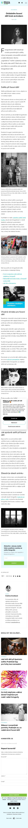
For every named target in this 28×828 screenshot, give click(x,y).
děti (16, 19)
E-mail (3, 781)
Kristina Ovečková (11, 596)
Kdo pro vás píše (7, 812)
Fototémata (14, 9)
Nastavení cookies (17, 814)
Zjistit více (5, 414)
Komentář (4, 756)
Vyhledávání (9, 814)
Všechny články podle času (18, 812)
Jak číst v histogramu (9, 283)
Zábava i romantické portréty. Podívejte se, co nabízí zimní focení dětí (11, 728)
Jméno (3, 776)
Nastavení (14, 422)
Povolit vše (14, 418)
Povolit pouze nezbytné (14, 426)
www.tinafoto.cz (15, 622)
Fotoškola (4, 656)
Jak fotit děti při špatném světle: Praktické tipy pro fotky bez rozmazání (11, 662)
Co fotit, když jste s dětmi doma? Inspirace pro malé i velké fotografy (11, 695)
